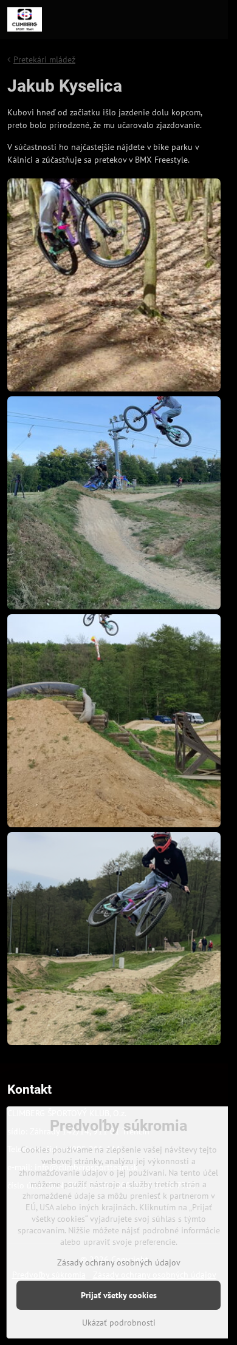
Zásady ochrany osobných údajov (118, 1262)
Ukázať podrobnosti (119, 1322)
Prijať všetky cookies (119, 1295)
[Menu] (213, 19)
